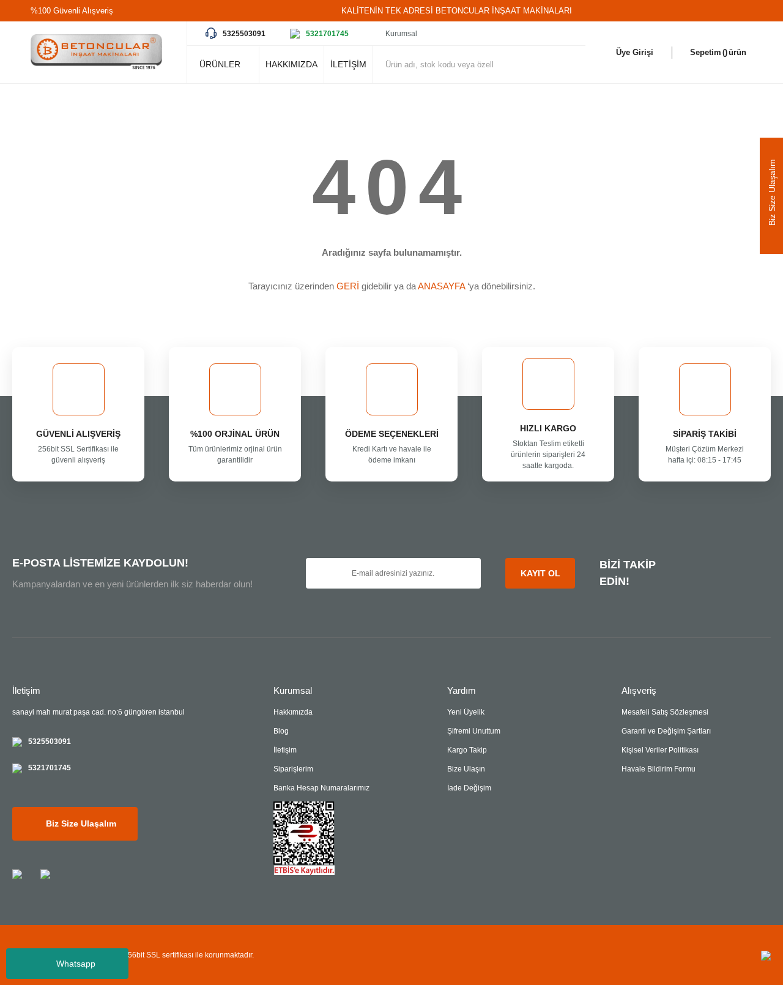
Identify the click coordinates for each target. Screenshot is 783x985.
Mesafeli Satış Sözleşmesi (665, 712)
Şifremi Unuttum (473, 731)
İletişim (285, 750)
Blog (281, 731)
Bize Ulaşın (466, 769)
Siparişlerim (293, 769)
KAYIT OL (540, 573)
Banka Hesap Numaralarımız (321, 788)
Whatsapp (75, 963)
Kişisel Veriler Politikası (660, 750)
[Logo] (96, 52)
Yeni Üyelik (465, 712)
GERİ (347, 286)
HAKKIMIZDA (291, 64)
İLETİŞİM (348, 64)
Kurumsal (401, 33)
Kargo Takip (467, 750)
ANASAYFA (441, 286)
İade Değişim (469, 788)
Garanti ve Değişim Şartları (666, 731)
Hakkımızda (293, 712)
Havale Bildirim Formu (659, 769)
